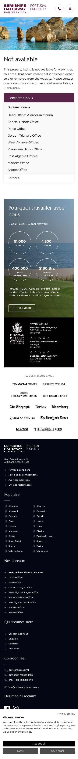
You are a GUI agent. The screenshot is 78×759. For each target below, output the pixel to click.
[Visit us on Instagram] (16, 709)
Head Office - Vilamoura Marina (26, 572)
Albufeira (13, 506)
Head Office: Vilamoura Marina (30, 115)
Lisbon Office (16, 577)
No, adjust (57, 750)
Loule (39, 526)
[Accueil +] (25, 8)
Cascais (13, 516)
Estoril (40, 516)
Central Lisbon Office (23, 122)
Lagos (40, 521)
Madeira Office (18, 163)
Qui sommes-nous (18, 633)
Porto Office (17, 129)
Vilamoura (42, 551)
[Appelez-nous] (59, 8)
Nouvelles (14, 648)
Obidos (40, 531)
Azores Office (17, 170)
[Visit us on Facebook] (7, 709)
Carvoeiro (42, 511)
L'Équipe (13, 638)
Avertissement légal (19, 480)
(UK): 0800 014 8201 (19, 670)
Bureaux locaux (19, 107)
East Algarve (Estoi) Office (22, 602)
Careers (13, 178)
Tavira (40, 546)
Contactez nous (20, 98)
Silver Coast (15, 541)
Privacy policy (66, 713)
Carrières (14, 643)
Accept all (39, 743)
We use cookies (13, 717)
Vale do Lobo (16, 551)
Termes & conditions (19, 470)
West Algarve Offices (23, 142)
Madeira (13, 531)
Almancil (13, 511)
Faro (11, 521)
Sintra (12, 546)
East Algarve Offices (22, 156)
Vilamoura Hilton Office (25, 149)
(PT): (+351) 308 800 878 (21, 680)
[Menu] (70, 8)
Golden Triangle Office (24, 135)
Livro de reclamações (20, 485)
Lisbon (12, 526)
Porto (12, 536)
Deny (20, 750)
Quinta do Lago (45, 536)
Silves (40, 541)
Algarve (41, 506)
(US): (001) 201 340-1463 (21, 675)
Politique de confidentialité (23, 474)
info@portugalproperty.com (24, 687)
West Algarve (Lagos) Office (23, 592)
